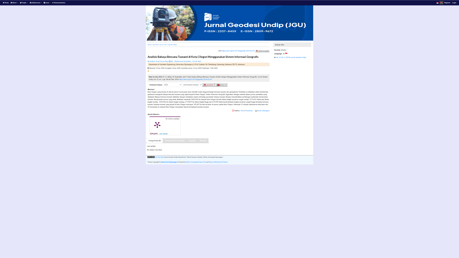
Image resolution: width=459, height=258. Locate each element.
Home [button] (150, 45)
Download (249, 111)
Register (447, 3)
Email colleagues (263, 111)
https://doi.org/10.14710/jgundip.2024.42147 (238, 51)
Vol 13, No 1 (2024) (166, 45)
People (24, 3)
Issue (47, 3)
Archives (155, 45)
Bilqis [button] (175, 45)
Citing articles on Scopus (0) (175, 141)
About (14, 3)
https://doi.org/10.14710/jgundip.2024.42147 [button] (195, 79)
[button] (148, 71)
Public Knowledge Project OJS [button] (196, 162)
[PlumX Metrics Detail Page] (157, 125)
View (242, 111)
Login (454, 3)
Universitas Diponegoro (169, 162)
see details (163, 133)
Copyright (192, 141)
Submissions (36, 3)
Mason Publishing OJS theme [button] (218, 162)
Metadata (203, 141)
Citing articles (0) (154, 141)
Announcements (59, 3)
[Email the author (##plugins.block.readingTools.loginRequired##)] (171, 61)
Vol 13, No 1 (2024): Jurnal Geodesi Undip (291, 57)
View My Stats (159, 157)
